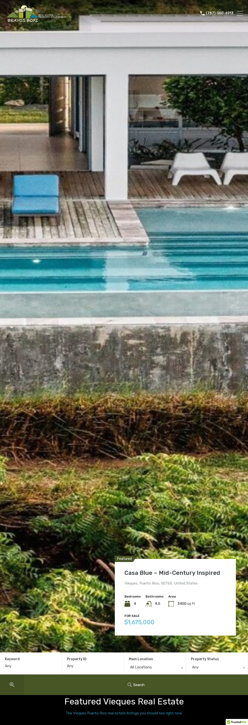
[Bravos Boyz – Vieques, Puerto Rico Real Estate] (38, 21)
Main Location (141, 659)
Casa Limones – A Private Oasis (168, 573)
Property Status (205, 659)
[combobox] (155, 668)
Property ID (76, 659)
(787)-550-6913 (219, 13)
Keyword (12, 659)
